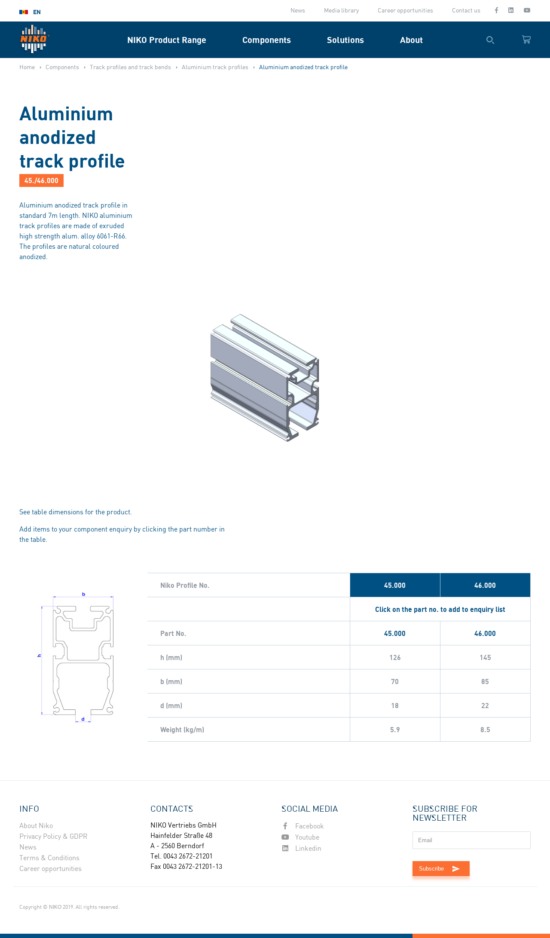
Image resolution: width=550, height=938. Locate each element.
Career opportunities (405, 11)
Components (266, 39)
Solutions (345, 39)
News (297, 11)
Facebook (308, 826)
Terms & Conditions (49, 858)
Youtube (306, 837)
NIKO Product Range (166, 39)
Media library (341, 11)
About (411, 39)
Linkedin (307, 848)
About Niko (36, 826)
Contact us (466, 11)
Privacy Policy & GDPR (53, 836)
